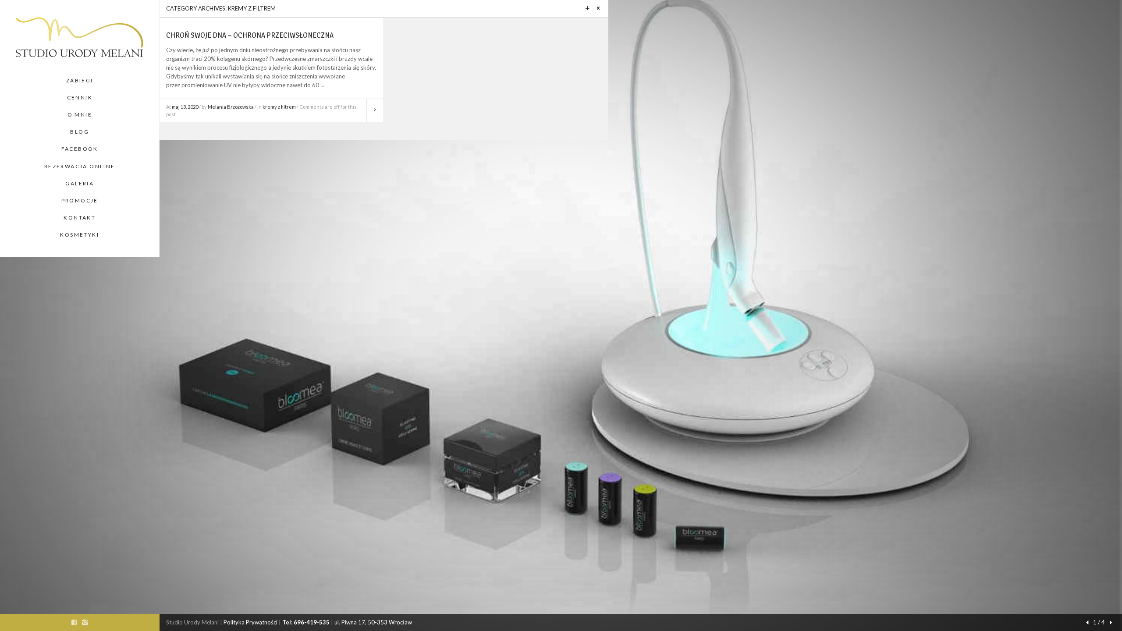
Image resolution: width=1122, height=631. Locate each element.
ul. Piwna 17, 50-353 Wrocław (373, 622)
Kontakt (80, 217)
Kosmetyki (79, 234)
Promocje (79, 200)
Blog (79, 131)
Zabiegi (79, 80)
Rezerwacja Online (79, 166)
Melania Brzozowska (231, 107)
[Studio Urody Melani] (80, 36)
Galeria (79, 183)
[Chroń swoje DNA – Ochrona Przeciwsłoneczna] (374, 111)
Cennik (79, 97)
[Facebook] (74, 622)
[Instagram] (84, 622)
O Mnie (79, 114)
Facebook (79, 148)
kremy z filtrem (279, 107)
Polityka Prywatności (250, 622)
